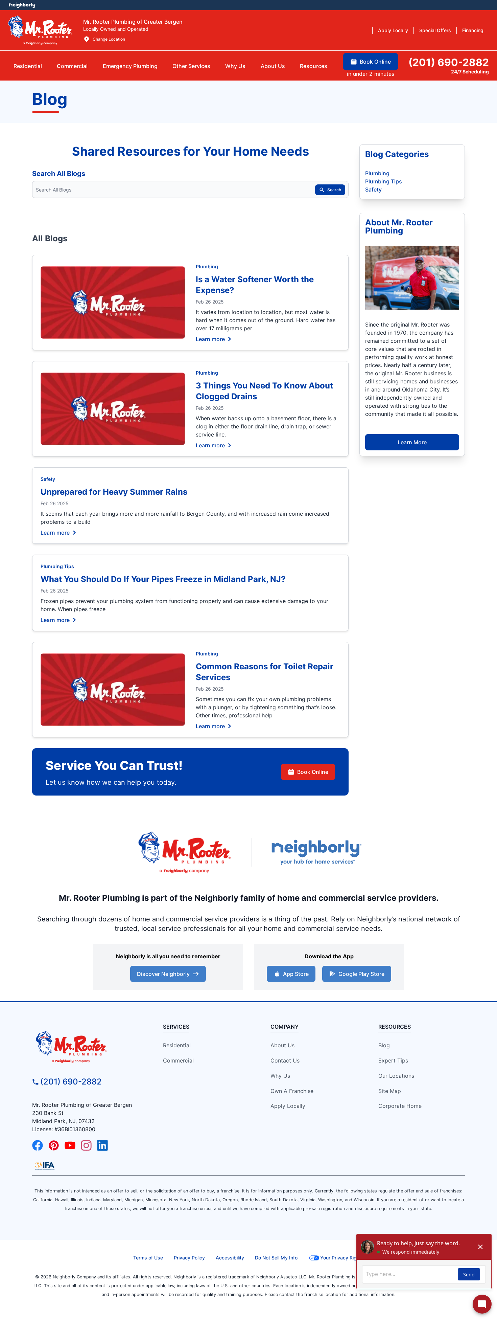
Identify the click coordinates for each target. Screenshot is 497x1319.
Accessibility (230, 1257)
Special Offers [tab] (435, 30)
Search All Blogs (58, 174)
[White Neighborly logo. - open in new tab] (22, 5)
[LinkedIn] (102, 1145)
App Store (296, 973)
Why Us (280, 1075)
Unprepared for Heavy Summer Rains (114, 492)
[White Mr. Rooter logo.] (40, 30)
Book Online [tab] (375, 61)
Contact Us (285, 1060)
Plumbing (207, 266)
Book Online (312, 771)
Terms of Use (148, 1257)
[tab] (130, 66)
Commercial (178, 1060)
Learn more (210, 339)
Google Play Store (361, 973)
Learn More (412, 442)
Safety (48, 479)
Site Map (389, 1091)
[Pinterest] (53, 1145)
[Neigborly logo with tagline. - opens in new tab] (316, 852)
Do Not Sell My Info (276, 1257)
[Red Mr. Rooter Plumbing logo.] (87, 1046)
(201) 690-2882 (71, 1082)
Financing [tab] (472, 30)
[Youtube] (70, 1145)
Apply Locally (287, 1105)
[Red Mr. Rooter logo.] (184, 852)
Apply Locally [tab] (393, 30)
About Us (282, 1045)
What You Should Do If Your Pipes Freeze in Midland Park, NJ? (163, 579)
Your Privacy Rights (342, 1257)
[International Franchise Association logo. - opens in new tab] (44, 1166)
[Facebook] (37, 1145)
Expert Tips (393, 1060)
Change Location (109, 39)
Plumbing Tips (57, 566)
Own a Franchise (291, 1091)
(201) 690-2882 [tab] (448, 62)
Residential (177, 1045)
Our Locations (396, 1075)
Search (334, 189)
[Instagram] (86, 1145)
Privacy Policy (189, 1257)
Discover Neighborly (163, 973)
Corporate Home (400, 1105)
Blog (384, 1045)
